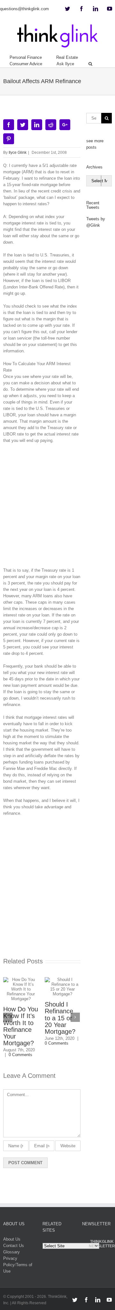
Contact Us (13, 1245)
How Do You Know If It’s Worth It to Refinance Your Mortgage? (20, 1026)
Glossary (11, 1252)
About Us (11, 1239)
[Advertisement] (57, 507)
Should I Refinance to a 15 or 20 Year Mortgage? (60, 1018)
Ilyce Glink (18, 152)
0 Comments (20, 1054)
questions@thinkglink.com (24, 8)
